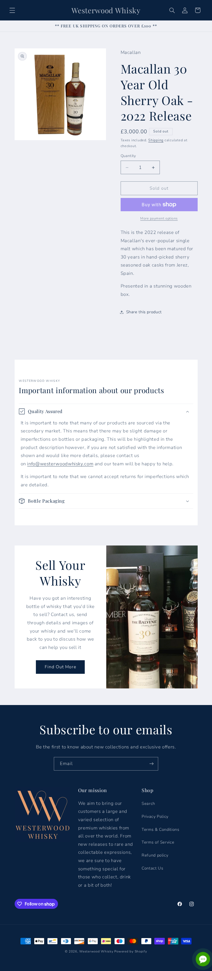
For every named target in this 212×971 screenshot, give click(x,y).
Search (148, 803)
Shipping (155, 140)
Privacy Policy (155, 816)
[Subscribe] (151, 764)
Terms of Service (158, 842)
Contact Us (152, 868)
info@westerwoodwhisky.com (60, 464)
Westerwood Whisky (96, 951)
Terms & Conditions (160, 829)
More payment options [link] (159, 218)
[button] (12, 10)
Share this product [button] (144, 312)
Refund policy (155, 855)
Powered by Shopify (130, 951)
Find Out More (60, 667)
